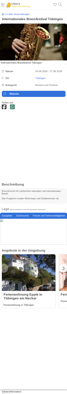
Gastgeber (7, 215)
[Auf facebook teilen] (4, 107)
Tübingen (40, 78)
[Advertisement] (33, 147)
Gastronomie (22, 215)
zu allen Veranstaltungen (17, 14)
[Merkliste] (55, 5)
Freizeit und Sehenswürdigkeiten (49, 215)
